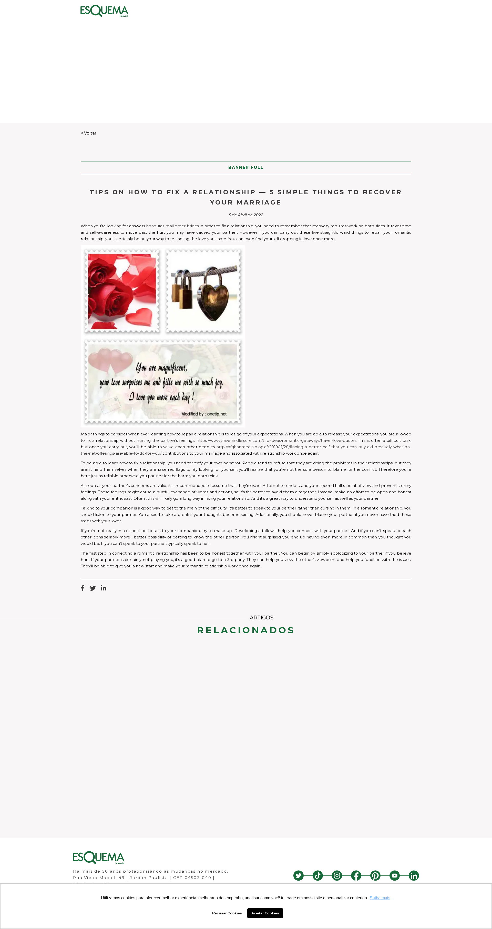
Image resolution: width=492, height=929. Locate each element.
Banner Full (246, 167)
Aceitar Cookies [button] (265, 913)
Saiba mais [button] (380, 898)
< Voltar (88, 133)
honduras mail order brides (172, 225)
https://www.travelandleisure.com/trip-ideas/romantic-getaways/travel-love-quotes (276, 440)
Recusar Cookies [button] (227, 913)
